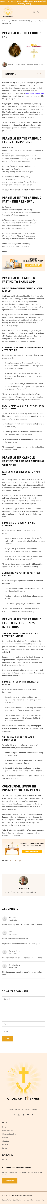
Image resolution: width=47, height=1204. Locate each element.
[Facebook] (11, 860)
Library (4, 1127)
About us (5, 1141)
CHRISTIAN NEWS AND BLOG (21, 21)
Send (7, 1039)
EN (6, 1159)
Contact (5, 1137)
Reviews (5, 1144)
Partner (5, 1148)
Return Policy (6, 1200)
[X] (15, 860)
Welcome (5, 21)
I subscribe (10, 1181)
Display (39, 74)
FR (3, 1159)
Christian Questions (9, 1134)
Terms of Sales (28, 1200)
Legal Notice (17, 1200)
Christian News (7, 1130)
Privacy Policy (40, 1200)
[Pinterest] (20, 860)
